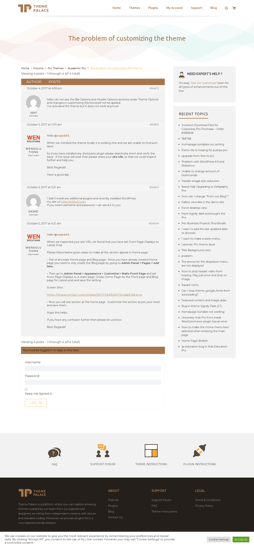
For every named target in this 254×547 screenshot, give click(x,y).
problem (186, 256)
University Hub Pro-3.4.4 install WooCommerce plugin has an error (204, 319)
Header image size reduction (200, 181)
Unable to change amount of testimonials (200, 173)
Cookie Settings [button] (219, 539)
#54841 (154, 187)
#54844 (154, 223)
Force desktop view (194, 208)
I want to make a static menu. (201, 238)
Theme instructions (151, 464)
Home (116, 7)
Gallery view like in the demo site (202, 202)
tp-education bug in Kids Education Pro (204, 348)
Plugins (153, 7)
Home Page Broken (194, 340)
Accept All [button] (241, 539)
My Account (174, 7)
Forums (38, 68)
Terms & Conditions (207, 500)
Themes (134, 7)
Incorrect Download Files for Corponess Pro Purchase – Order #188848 (202, 129)
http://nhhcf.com (73, 201)
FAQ (154, 505)
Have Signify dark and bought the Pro (203, 215)
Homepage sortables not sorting (202, 144)
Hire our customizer (204, 83)
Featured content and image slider (204, 300)
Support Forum (102, 464)
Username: (33, 362)
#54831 (154, 124)
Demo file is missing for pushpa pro (204, 150)
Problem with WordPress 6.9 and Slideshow (202, 163)
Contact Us (115, 517)
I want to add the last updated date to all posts (204, 231)
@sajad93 (61, 135)
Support (196, 7)
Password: (32, 376)
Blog (213, 7)
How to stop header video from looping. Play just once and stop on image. (204, 275)
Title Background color (196, 250)
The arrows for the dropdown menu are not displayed (204, 263)
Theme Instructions (164, 511)
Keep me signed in (38, 393)
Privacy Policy (204, 505)
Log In (36, 402)
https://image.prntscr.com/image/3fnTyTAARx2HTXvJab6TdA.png (94, 294)
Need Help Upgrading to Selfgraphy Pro (204, 188)
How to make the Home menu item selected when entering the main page (205, 331)
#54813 (154, 88)
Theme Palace (41, 8)
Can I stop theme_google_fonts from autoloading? (205, 292)
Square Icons (189, 285)
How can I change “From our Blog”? (205, 196)
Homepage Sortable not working (202, 311)
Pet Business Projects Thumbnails (203, 223)
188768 (186, 138)
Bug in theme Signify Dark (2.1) (201, 306)
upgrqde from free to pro (197, 156)
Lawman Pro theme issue (198, 244)
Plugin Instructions (199, 464)
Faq (54, 464)
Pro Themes (56, 68)
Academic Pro (77, 68)
